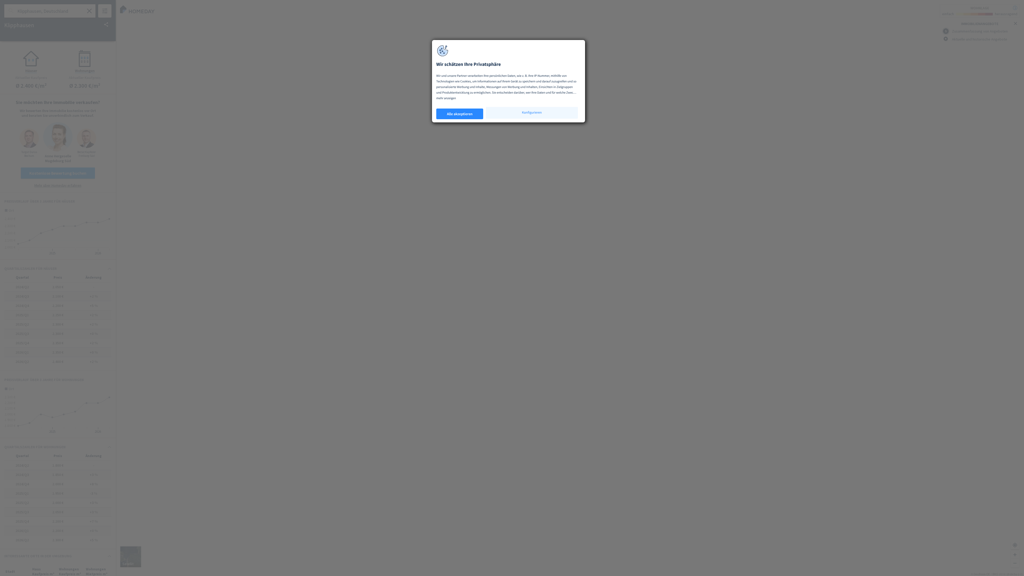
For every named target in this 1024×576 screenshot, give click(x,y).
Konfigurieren (532, 112)
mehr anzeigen (446, 98)
